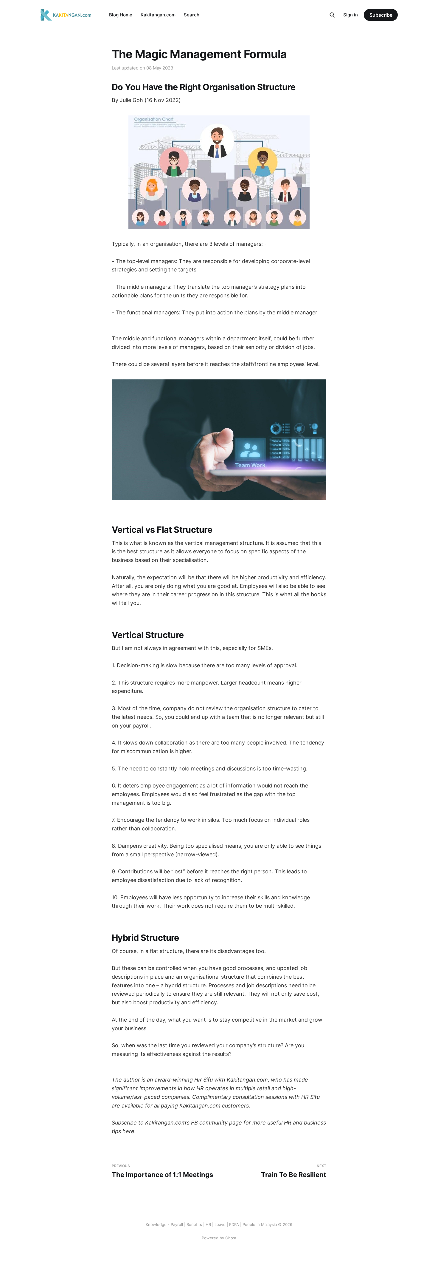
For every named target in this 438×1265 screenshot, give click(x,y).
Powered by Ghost (219, 1237)
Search (191, 15)
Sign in (350, 15)
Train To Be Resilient (293, 1171)
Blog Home (120, 15)
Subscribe (380, 15)
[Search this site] (332, 14)
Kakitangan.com (158, 15)
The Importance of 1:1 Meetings (162, 1171)
